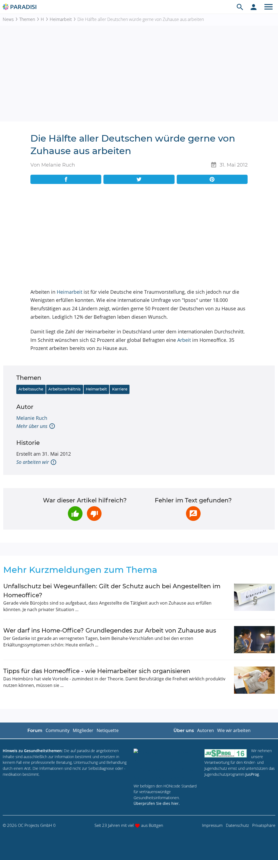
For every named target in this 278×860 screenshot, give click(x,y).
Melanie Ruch (31, 418)
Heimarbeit (61, 19)
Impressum (212, 825)
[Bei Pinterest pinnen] (212, 179)
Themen (27, 19)
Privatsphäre (263, 825)
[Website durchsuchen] (240, 7)
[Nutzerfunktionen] (253, 7)
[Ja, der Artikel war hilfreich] (75, 513)
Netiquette (108, 730)
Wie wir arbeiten (234, 730)
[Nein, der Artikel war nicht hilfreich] (94, 513)
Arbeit (184, 340)
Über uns (183, 730)
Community (58, 730)
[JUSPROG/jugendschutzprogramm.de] (225, 753)
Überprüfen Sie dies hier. (157, 803)
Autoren (205, 730)
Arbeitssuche (30, 389)
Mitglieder (83, 730)
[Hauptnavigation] (268, 7)
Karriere (119, 389)
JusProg (252, 774)
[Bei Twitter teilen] (138, 179)
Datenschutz (237, 825)
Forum (34, 730)
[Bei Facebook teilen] (65, 179)
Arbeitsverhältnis (64, 389)
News (8, 19)
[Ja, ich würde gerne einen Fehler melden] (193, 513)
